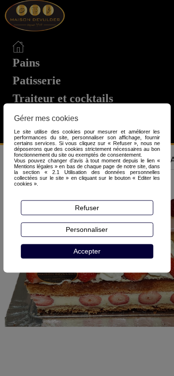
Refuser (87, 208)
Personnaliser (87, 229)
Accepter (87, 251)
